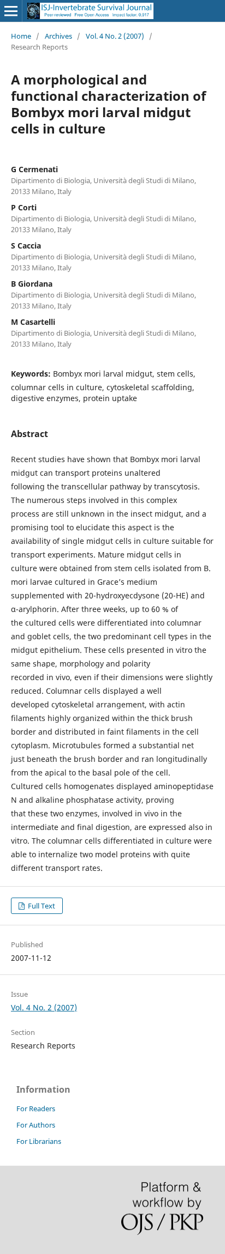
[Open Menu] (11, 11)
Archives (58, 36)
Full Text (40, 906)
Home (21, 36)
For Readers (35, 1108)
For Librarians (38, 1141)
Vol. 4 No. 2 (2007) (115, 36)
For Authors (35, 1125)
